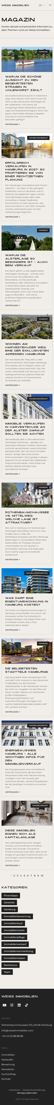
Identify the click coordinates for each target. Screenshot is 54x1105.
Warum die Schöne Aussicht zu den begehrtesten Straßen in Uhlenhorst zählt (23, 84)
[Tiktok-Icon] (27, 1005)
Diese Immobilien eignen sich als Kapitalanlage (20, 834)
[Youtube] (4, 1005)
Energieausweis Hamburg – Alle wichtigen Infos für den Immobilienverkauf (24, 757)
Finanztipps (11, 895)
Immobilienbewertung (17, 916)
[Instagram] (12, 1005)
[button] (50, 5)
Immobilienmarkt (14, 930)
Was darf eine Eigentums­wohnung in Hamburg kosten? (26, 601)
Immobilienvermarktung (18, 951)
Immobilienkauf (13, 923)
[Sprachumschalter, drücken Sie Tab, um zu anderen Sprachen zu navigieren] (41, 5)
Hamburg (9, 909)
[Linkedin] (19, 1005)
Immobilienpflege (14, 937)
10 (42, 875)
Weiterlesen (12, 124)
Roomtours (10, 965)
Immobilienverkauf (15, 944)
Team (7, 972)
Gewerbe (9, 902)
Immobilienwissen (14, 958)
